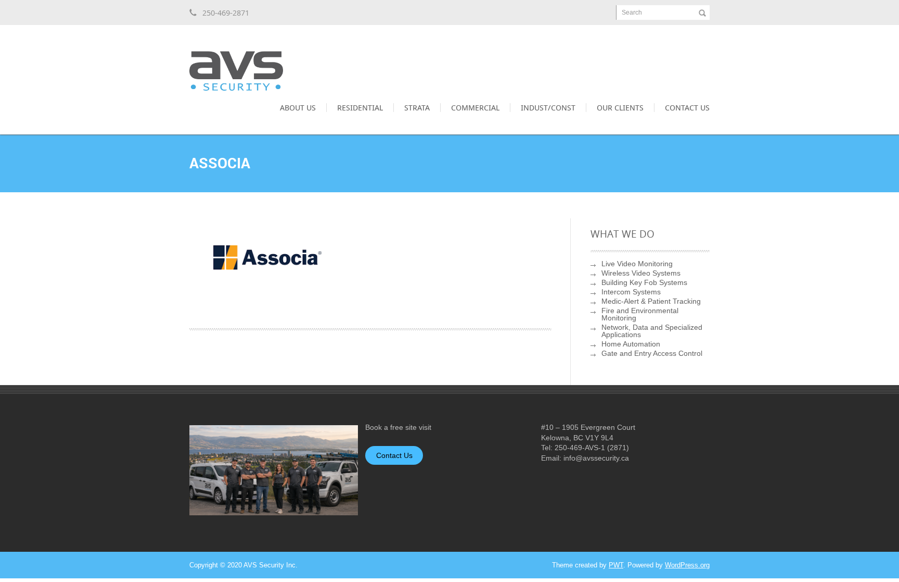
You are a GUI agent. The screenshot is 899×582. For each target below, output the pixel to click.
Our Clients (620, 107)
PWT (616, 565)
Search (632, 12)
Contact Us (687, 107)
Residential (360, 107)
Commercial (475, 107)
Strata (417, 107)
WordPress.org (687, 565)
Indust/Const (548, 107)
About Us (298, 107)
